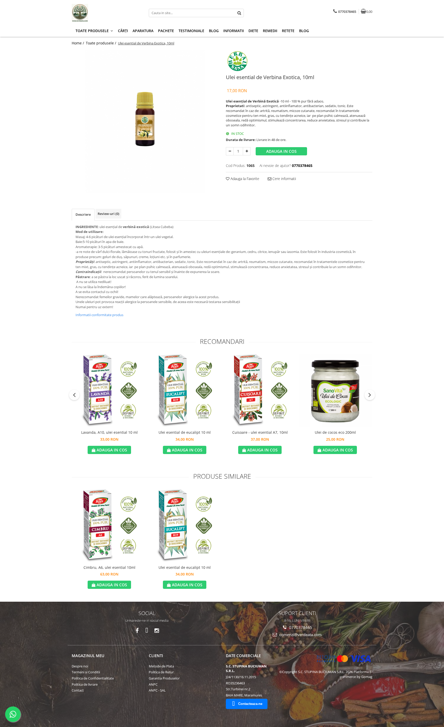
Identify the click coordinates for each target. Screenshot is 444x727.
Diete (253, 30)
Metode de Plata (161, 666)
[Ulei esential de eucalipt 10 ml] (184, 390)
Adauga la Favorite (244, 178)
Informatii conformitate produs (99, 315)
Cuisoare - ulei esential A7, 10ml (260, 432)
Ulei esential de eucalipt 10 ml (185, 432)
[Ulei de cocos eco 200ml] (335, 390)
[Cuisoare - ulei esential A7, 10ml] (260, 390)
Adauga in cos (281, 151)
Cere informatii (283, 178)
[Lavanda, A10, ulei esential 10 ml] (109, 390)
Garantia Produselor (164, 678)
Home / (78, 43)
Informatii (233, 30)
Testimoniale (191, 30)
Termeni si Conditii (86, 672)
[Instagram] (156, 630)
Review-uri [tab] (108, 213)
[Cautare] (239, 13)
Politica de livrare (85, 684)
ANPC (153, 684)
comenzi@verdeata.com (300, 634)
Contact (78, 690)
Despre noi (80, 666)
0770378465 (300, 627)
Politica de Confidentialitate (93, 678)
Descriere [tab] (83, 214)
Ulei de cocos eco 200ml (335, 432)
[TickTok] (146, 630)
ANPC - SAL (157, 690)
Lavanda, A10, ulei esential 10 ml (109, 432)
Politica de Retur (161, 672)
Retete (288, 30)
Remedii (270, 30)
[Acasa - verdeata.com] (104, 13)
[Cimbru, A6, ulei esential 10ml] (109, 525)
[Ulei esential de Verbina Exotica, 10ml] (145, 121)
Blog (214, 30)
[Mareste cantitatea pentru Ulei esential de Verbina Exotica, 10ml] (247, 151)
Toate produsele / (101, 43)
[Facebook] (137, 630)
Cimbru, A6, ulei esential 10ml (109, 567)
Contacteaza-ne (250, 704)
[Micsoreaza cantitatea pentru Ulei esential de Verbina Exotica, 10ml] (230, 151)
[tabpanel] (145, 121)
